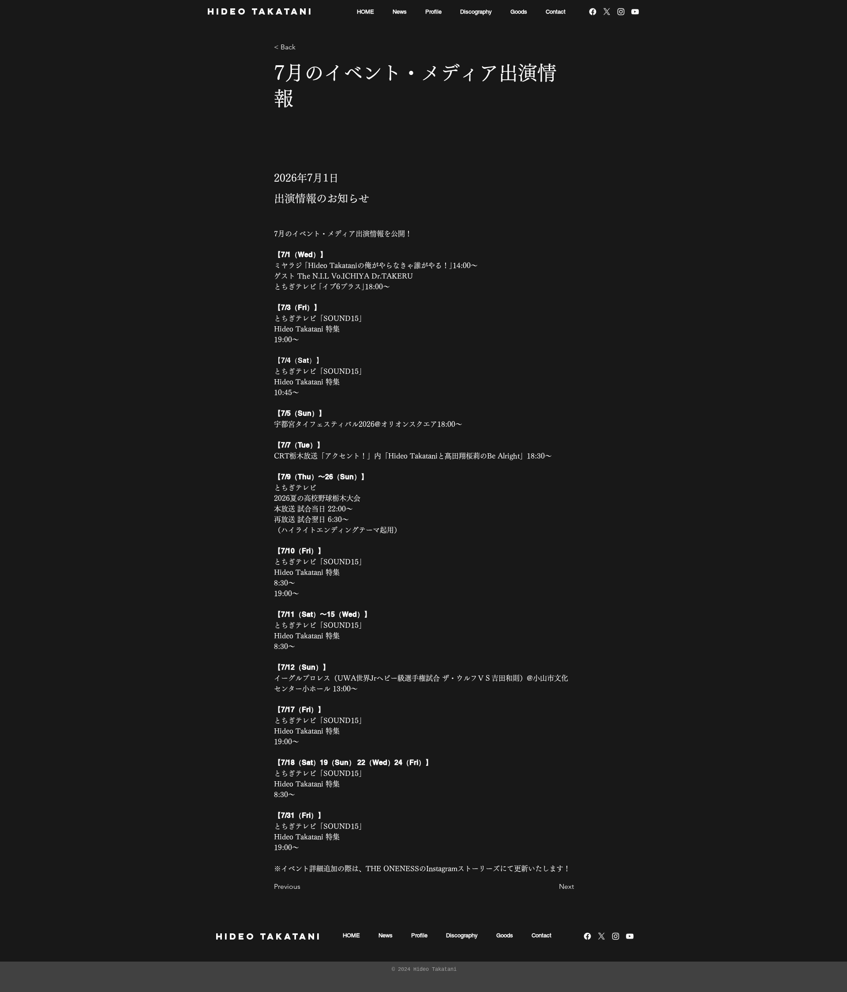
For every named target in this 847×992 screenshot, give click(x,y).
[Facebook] (592, 11)
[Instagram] (621, 11)
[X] (606, 11)
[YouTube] (635, 11)
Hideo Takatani (260, 11)
